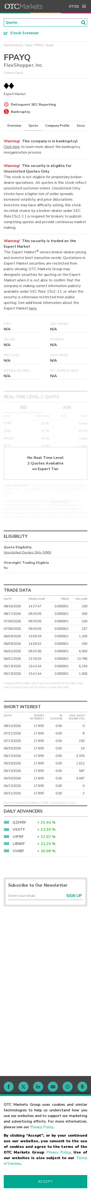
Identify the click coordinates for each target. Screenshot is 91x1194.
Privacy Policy (41, 1127)
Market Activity (13, 45)
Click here (12, 146)
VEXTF (19, 829)
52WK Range (59, 355)
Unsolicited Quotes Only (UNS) (27, 552)
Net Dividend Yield (64, 370)
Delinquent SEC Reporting (33, 104)
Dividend (56, 339)
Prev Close (12, 355)
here (33, 308)
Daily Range (59, 324)
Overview (14, 126)
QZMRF (19, 822)
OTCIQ (74, 6)
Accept (45, 1181)
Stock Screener (23, 33)
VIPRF (18, 836)
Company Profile (57, 126)
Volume (9, 339)
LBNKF (19, 843)
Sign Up (74, 896)
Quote (33, 126)
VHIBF (18, 851)
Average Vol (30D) (17, 370)
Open (7, 324)
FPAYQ (39, 45)
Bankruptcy (20, 111)
